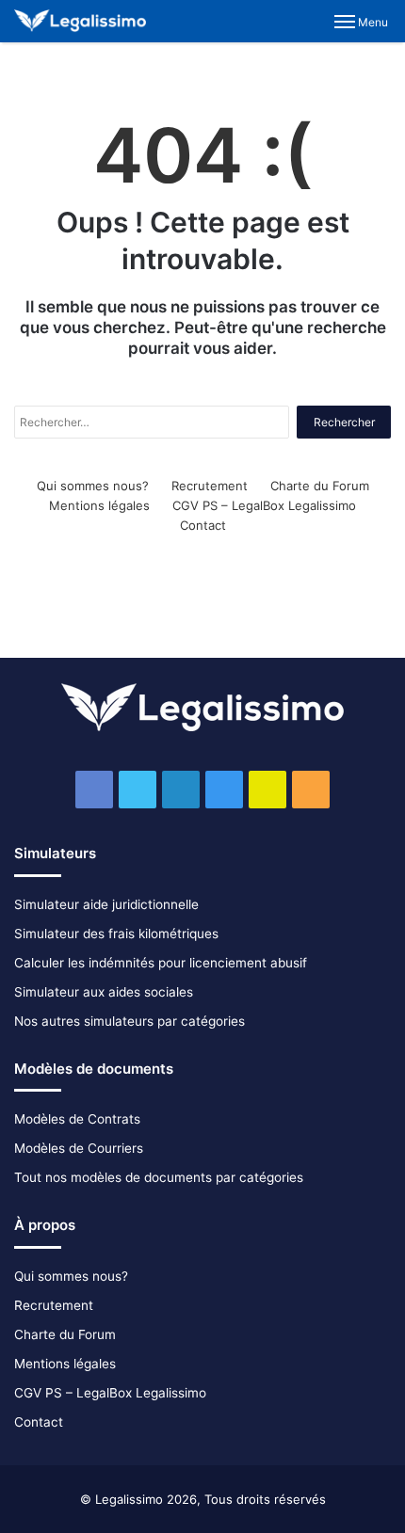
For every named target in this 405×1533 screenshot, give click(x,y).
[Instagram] (224, 789)
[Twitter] (137, 789)
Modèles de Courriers (78, 1148)
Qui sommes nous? (93, 485)
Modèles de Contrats (77, 1118)
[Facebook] (94, 789)
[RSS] (311, 789)
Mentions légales (99, 505)
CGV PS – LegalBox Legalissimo (264, 505)
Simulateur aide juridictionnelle (106, 904)
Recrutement (209, 485)
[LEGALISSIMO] (80, 21)
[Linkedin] (181, 789)
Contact (203, 525)
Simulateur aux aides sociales (103, 991)
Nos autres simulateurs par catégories (129, 1021)
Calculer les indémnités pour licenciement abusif (160, 962)
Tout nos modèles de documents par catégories (158, 1177)
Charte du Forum (319, 485)
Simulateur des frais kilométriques (116, 933)
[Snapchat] (267, 789)
